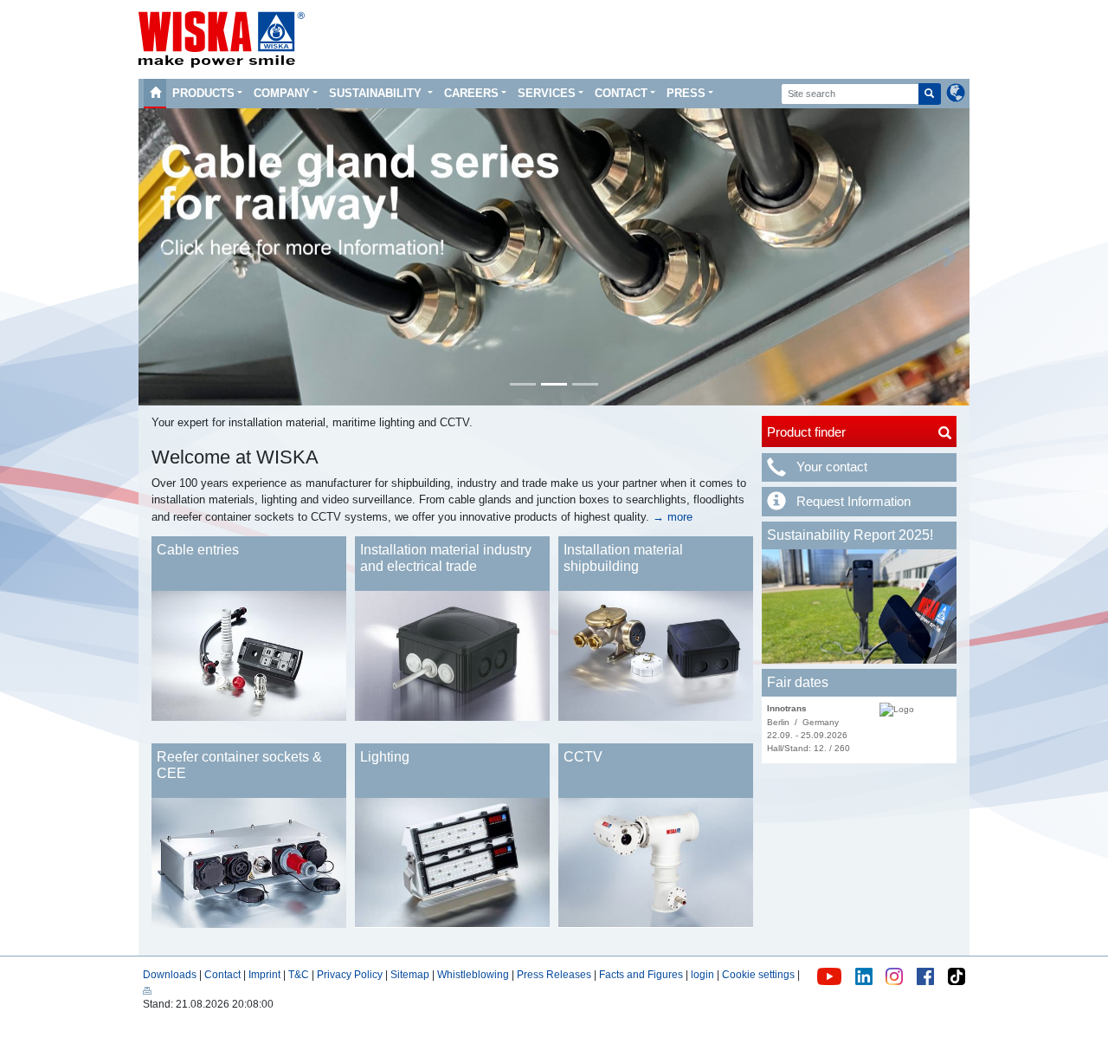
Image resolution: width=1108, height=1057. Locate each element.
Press (686, 93)
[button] (159, 256)
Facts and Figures (641, 974)
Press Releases (554, 974)
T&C (298, 974)
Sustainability (377, 93)
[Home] (155, 93)
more (678, 516)
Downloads (169, 974)
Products (203, 93)
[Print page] (147, 989)
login (702, 974)
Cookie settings (758, 974)
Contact (621, 93)
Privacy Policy (350, 974)
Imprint (264, 974)
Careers (471, 93)
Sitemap (409, 974)
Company (282, 93)
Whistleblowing (474, 974)
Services (547, 93)
